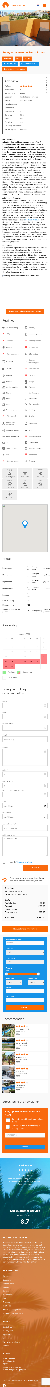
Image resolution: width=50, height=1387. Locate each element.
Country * (5, 735)
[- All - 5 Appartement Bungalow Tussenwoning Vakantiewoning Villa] (25, 962)
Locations (7, 1280)
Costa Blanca (8, 1284)
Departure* (6, 813)
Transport (7, 1302)
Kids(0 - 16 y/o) (7, 781)
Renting (6, 1287)
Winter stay (7, 1295)
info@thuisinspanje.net (17, 1370)
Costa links (7, 1327)
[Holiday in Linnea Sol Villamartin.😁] (8, 1086)
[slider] (6, 974)
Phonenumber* (7, 724)
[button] (5, 26)
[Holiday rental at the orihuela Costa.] (8, 1072)
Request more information (25, 929)
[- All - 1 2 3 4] (14, 982)
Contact (6, 1346)
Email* (4, 712)
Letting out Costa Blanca (13, 1313)
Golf (4, 1299)
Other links (7, 1338)
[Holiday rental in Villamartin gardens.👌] (8, 1044)
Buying (5, 1291)
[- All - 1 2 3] (36, 982)
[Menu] (45, 6)
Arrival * (5, 801)
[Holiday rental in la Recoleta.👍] (8, 1030)
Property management (12, 1310)
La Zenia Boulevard (32, 220)
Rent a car (7, 1306)
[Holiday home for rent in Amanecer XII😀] (8, 1058)
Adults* (5, 770)
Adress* (5, 747)
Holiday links (8, 1331)
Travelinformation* (9, 824)
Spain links (7, 1335)
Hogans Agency (33, 1380)
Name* (5, 701)
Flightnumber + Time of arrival (13, 790)
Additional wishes (8, 835)
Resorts (6, 1276)
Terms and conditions (24, 862)
